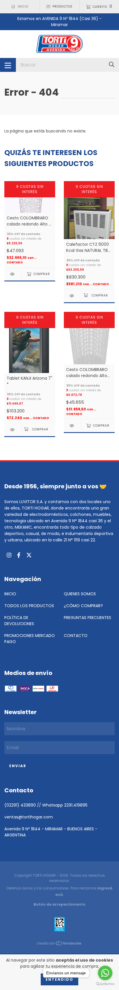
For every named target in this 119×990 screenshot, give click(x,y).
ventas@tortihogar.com (28, 817)
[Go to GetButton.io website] (105, 984)
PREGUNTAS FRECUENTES (87, 617)
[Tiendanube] (59, 944)
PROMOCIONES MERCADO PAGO (29, 639)
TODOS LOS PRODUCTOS (29, 606)
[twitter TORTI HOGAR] (29, 555)
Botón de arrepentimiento (59, 904)
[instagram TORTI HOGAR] (9, 555)
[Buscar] (112, 64)
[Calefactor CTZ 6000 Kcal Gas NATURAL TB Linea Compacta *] (72, 295)
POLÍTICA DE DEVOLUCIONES (19, 621)
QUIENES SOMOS (80, 594)
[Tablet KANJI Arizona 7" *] (12, 429)
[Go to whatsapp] (105, 973)
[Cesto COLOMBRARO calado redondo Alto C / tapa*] (12, 274)
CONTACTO (76, 635)
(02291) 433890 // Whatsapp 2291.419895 (46, 805)
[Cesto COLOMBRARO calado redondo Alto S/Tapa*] (72, 425)
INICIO (10, 594)
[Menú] (8, 65)
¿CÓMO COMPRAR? (83, 606)
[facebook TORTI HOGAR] (19, 555)
